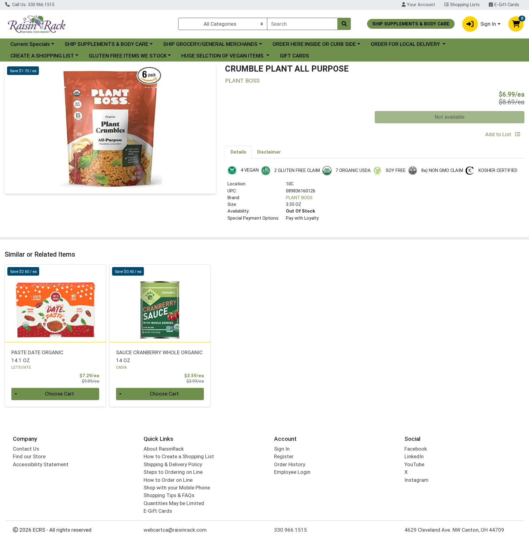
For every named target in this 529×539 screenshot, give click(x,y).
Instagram (416, 480)
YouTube (414, 464)
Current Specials (30, 44)
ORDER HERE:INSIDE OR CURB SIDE (314, 44)
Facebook (415, 449)
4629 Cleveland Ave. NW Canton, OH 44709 (454, 530)
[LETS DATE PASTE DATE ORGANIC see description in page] (55, 303)
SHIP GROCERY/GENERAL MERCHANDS (210, 44)
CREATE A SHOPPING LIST (42, 56)
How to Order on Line (168, 480)
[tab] (238, 152)
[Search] (344, 24)
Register (284, 456)
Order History (289, 464)
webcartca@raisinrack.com (175, 530)
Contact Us (26, 449)
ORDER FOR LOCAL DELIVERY (406, 44)
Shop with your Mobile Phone (177, 488)
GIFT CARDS (294, 56)
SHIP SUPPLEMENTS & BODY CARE (106, 44)
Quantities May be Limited (174, 503)
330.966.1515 (290, 530)
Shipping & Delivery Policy (173, 464)
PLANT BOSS (299, 197)
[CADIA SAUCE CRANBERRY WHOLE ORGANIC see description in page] (160, 303)
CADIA (121, 367)
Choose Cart (59, 394)
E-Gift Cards (506, 4)
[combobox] (302, 24)
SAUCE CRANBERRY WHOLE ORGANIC (159, 356)
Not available (449, 117)
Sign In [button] (488, 24)
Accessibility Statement (41, 464)
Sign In (282, 449)
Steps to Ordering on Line (173, 472)
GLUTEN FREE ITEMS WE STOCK (128, 56)
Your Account (420, 4)
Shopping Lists (464, 4)
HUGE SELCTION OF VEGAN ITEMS (223, 56)
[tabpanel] (374, 196)
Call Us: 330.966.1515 (32, 4)
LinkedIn (414, 456)
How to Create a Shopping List (179, 456)
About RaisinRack (164, 449)
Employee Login (292, 472)
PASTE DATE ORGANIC (37, 356)
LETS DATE (21, 367)
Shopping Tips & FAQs (169, 495)
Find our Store (29, 456)
